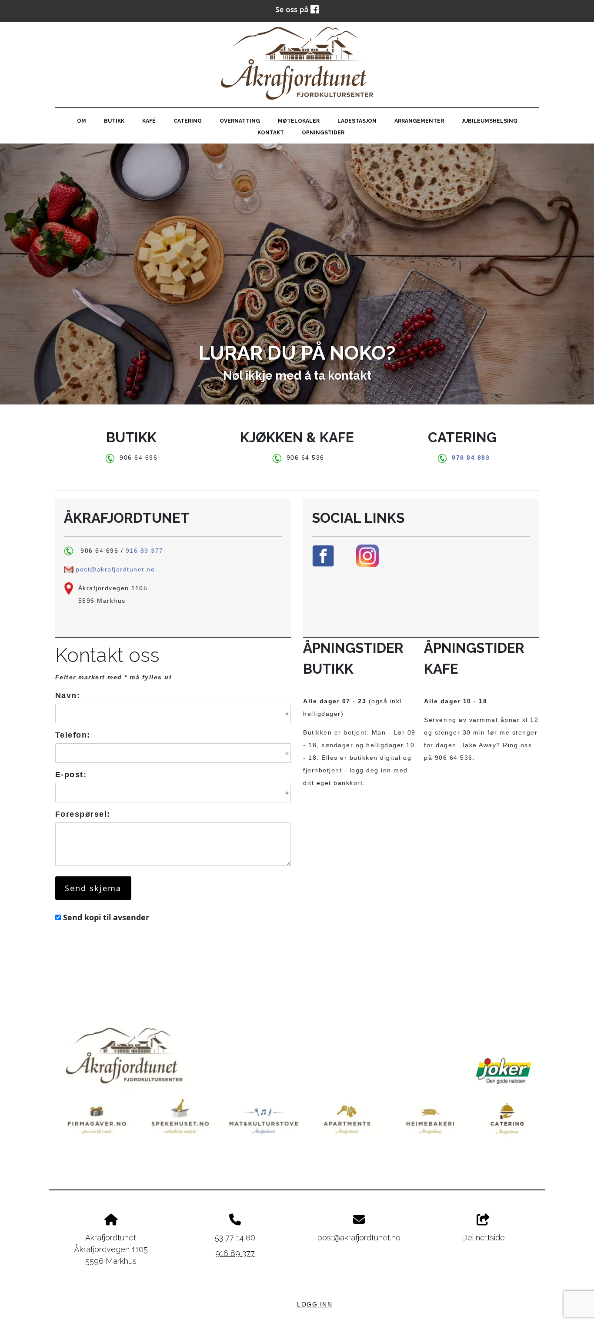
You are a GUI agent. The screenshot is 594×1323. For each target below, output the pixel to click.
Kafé (149, 121)
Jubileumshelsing (489, 121)
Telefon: (72, 735)
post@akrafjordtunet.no (115, 569)
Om (81, 121)
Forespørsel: (82, 814)
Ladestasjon (357, 121)
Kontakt (270, 133)
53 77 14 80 (235, 1237)
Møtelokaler (299, 121)
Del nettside (483, 1237)
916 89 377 (145, 550)
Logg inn (314, 1304)
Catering (188, 121)
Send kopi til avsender (106, 917)
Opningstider (323, 133)
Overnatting (240, 121)
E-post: (71, 774)
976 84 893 (471, 457)
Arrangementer (419, 121)
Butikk (114, 121)
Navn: (67, 695)
